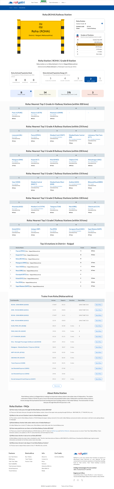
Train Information (53, 2)
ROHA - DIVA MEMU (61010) (20, 304)
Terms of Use (65, 486)
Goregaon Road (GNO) (76, 229)
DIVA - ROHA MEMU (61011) (20, 310)
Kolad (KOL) (16, 229)
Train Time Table (13, 461)
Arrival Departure (13, 468)
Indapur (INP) (35, 229)
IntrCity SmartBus (59, 456)
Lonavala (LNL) (17, 135)
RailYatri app (55, 431)
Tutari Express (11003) (18, 363)
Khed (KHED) (54, 160)
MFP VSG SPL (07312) (17, 352)
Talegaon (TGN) (55, 207)
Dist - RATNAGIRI (54, 161)
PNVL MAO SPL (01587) (18, 331)
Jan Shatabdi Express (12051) (20, 368)
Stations (16, 7)
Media (43, 470)
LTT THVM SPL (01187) (18, 336)
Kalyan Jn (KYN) (36, 113)
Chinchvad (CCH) (94, 207)
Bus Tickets (28, 456)
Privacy (71, 486)
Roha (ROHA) (20, 259)
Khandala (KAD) (17, 207)
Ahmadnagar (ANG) (94, 160)
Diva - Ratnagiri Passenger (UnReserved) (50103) (26, 342)
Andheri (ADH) (74, 182)
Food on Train (28, 461)
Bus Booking (43, 2)
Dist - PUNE (14, 114)
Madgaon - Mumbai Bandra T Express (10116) (25, 347)
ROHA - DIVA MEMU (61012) (20, 315)
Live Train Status (13, 456)
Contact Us (45, 459)
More (63, 2)
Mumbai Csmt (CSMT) (57, 135)
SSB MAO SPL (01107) (18, 357)
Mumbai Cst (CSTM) (38, 207)
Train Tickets (34, 2)
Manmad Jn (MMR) (56, 113)
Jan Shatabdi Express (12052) (20, 373)
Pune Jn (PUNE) (17, 113)
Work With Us (45, 468)
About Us (44, 456)
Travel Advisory (13, 470)
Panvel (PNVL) (36, 135)
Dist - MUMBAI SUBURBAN (56, 137)
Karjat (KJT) (35, 160)
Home (10, 7)
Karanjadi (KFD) (21, 274)
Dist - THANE (34, 114)
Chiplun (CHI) (73, 160)
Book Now (98, 304)
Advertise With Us (46, 466)
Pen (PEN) (53, 229)
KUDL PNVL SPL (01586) (18, 326)
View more (57, 386)
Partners (44, 463)
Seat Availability (13, 463)
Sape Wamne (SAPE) (95, 229)
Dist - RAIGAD (34, 137)
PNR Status (12, 459)
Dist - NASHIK (53, 114)
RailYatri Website (64, 431)
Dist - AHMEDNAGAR (92, 161)
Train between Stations (15, 466)
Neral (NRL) (73, 207)
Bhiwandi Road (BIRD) (95, 182)
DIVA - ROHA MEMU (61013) (20, 320)
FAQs (43, 461)
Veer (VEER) (16, 182)
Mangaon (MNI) (17, 160)
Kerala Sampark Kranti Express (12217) (23, 379)
